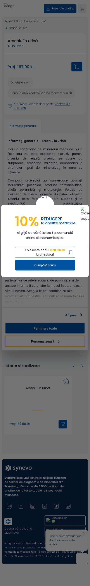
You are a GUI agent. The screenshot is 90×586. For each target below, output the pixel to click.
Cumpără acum (45, 265)
